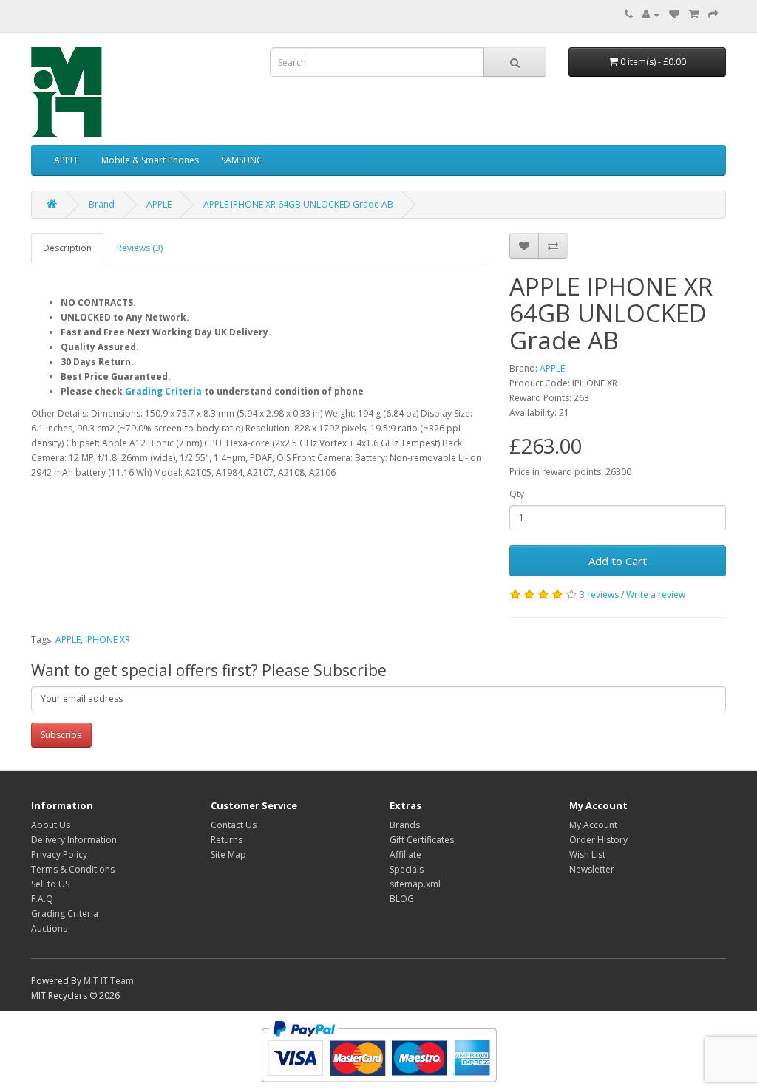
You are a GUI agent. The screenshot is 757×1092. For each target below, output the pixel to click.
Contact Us (234, 825)
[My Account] (650, 14)
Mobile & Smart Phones (150, 160)
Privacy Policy (59, 854)
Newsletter (591, 869)
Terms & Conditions (73, 869)
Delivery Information (74, 839)
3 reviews (599, 594)
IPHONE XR (107, 639)
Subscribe (61, 734)
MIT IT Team (109, 981)
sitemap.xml (415, 884)
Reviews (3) (140, 248)
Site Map (228, 854)
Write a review (655, 594)
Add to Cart (617, 560)
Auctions (49, 928)
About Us (50, 825)
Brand (102, 204)
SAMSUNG (242, 160)
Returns (226, 839)
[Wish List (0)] (674, 14)
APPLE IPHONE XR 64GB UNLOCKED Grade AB (298, 204)
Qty (516, 494)
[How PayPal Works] (379, 1050)
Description (67, 248)
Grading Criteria (163, 391)
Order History (598, 839)
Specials (407, 869)
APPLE (66, 160)
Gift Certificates (422, 839)
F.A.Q (42, 899)
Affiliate (405, 854)
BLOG (402, 899)
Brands (405, 825)
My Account (593, 825)
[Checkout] (713, 14)
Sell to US (50, 884)
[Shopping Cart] (694, 14)
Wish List (587, 854)
